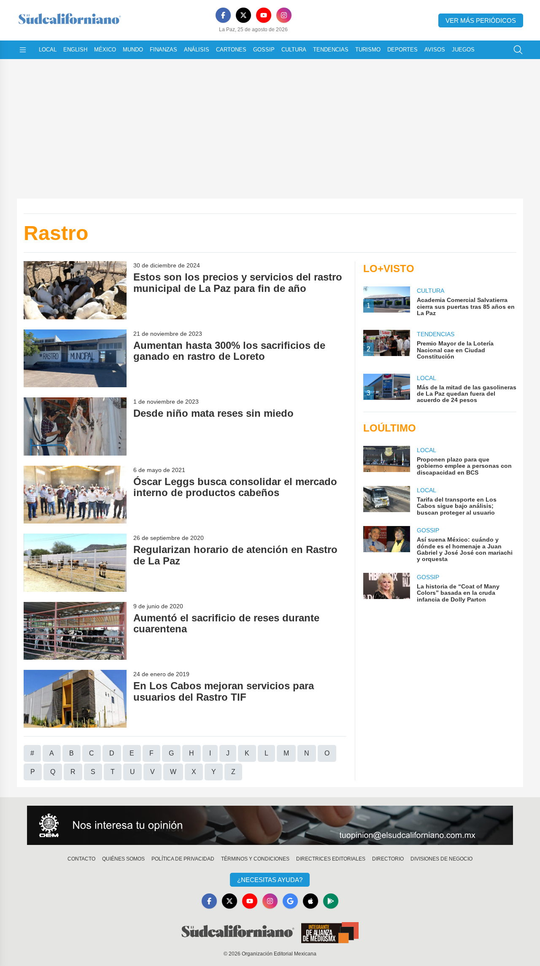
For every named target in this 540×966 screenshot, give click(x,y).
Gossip (264, 49)
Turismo (368, 49)
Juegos (463, 49)
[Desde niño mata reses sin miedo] (75, 426)
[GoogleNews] (290, 901)
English (75, 49)
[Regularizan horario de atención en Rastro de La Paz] (75, 562)
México (105, 49)
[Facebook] (223, 15)
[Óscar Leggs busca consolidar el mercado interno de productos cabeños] (75, 494)
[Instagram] (284, 15)
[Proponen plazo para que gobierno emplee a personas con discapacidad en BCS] (386, 461)
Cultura (293, 49)
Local (48, 49)
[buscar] (518, 50)
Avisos (434, 49)
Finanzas (163, 49)
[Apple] (310, 901)
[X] (243, 15)
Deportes (402, 49)
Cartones (231, 49)
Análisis (196, 49)
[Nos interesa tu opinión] (270, 825)
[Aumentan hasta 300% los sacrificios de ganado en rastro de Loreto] (75, 358)
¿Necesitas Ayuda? (269, 879)
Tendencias (330, 49)
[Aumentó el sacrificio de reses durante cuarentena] (75, 631)
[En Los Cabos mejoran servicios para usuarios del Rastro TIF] (75, 699)
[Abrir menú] (23, 50)
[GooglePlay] (330, 901)
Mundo (133, 49)
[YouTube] (263, 15)
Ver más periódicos (481, 20)
